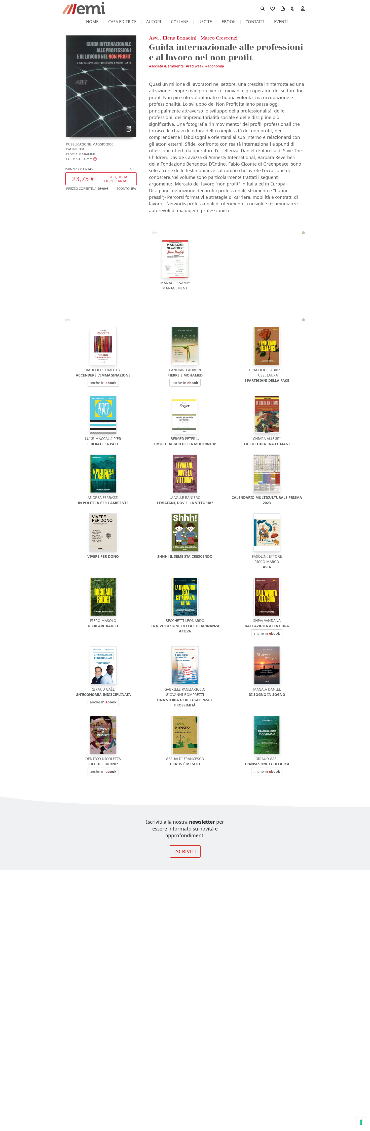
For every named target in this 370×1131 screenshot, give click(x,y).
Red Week (195, 66)
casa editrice (122, 21)
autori (153, 21)
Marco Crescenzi (219, 38)
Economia (216, 66)
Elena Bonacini (180, 38)
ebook (229, 21)
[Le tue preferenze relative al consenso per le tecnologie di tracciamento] (361, 1122)
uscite (205, 21)
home (92, 21)
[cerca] (262, 8)
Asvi (154, 38)
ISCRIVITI (185, 851)
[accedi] (303, 8)
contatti (254, 21)
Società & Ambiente (167, 66)
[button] (81, 159)
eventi (281, 21)
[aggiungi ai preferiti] (132, 168)
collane (180, 21)
